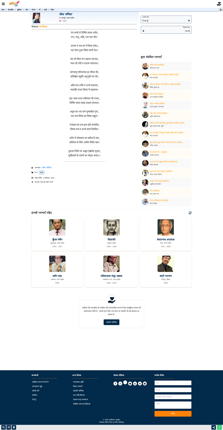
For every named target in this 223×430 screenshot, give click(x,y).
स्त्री (45, 10)
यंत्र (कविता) (155, 191)
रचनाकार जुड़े (37, 386)
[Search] (3, 427)
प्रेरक (33, 10)
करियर (34, 395)
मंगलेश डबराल (154, 155)
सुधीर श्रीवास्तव (155, 116)
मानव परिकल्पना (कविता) (159, 200)
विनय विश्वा (153, 203)
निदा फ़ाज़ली (154, 78)
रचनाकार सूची (78, 382)
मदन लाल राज (154, 194)
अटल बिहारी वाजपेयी (156, 97)
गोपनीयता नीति (103, 422)
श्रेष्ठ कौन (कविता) (157, 65)
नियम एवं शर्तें (113, 422)
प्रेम (26, 10)
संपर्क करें (35, 391)
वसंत (2, 10)
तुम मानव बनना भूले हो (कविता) (161, 171)
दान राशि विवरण (79, 395)
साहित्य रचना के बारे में (40, 382)
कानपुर (63, 18)
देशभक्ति (10, 10)
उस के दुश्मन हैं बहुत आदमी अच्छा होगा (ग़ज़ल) (166, 133)
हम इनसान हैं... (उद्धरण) (158, 152)
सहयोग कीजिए (111, 322)
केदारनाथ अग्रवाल (165, 239)
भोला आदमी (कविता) (157, 103)
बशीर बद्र (57, 275)
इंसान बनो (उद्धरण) (157, 94)
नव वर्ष (186, 29)
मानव (42, 172)
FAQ (34, 399)
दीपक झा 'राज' (154, 68)
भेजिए (173, 414)
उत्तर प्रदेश (70, 18)
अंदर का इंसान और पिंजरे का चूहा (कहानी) (165, 84)
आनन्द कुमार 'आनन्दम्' (157, 107)
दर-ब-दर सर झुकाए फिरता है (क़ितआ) (163, 162)
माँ (39, 10)
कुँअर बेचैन (57, 239)
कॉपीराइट (121, 422)
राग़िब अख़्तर (154, 145)
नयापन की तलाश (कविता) (159, 181)
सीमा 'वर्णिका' (66, 14)
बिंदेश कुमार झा (154, 87)
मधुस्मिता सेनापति (155, 184)
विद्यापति (111, 239)
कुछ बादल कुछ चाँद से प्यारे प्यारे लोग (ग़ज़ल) (166, 142)
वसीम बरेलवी (154, 165)
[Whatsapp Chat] (219, 427)
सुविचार (19, 10)
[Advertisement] (166, 43)
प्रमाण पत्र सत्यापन (80, 399)
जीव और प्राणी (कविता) (158, 113)
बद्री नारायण (166, 275)
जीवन (52, 10)
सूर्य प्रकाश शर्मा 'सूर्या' (157, 126)
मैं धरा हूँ (145, 19)
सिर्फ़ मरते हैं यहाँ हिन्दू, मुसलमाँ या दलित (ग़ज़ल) (167, 123)
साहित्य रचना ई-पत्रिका (81, 404)
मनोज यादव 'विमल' (156, 174)
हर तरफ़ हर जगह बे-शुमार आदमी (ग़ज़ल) (164, 74)
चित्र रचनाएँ (77, 386)
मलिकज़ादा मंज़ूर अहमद (111, 275)
